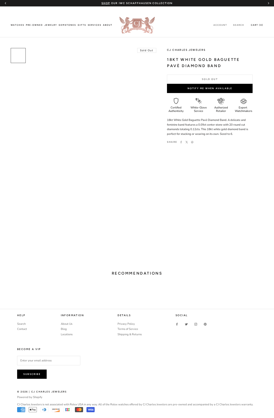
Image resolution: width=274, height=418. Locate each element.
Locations (67, 334)
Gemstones (67, 25)
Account (220, 25)
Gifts (82, 25)
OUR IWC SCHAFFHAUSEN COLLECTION (136, 3)
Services (94, 25)
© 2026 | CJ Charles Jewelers (42, 391)
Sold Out (210, 79)
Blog (64, 329)
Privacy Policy (126, 324)
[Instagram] (195, 324)
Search (238, 25)
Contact (22, 329)
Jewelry (51, 25)
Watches (17, 25)
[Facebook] (181, 142)
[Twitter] (186, 142)
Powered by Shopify (29, 397)
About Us (66, 324)
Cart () (257, 25)
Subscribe (31, 374)
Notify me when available (210, 88)
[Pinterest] (192, 142)
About (107, 25)
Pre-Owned (34, 25)
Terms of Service (128, 329)
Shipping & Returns (130, 334)
